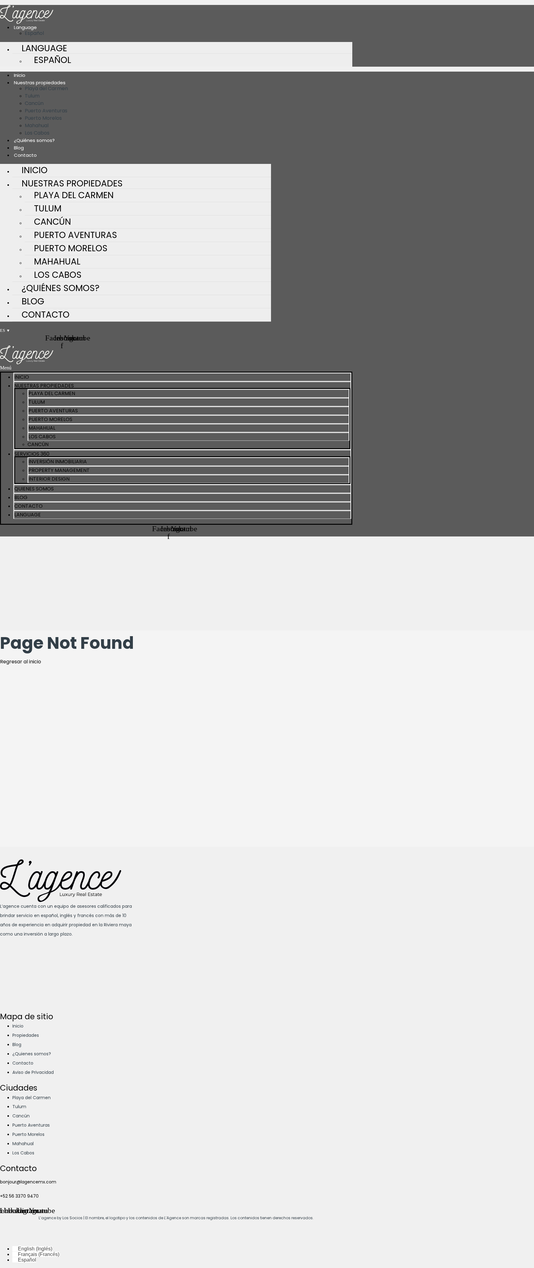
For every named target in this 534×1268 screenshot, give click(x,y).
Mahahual (37, 125)
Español (52, 60)
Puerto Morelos (43, 118)
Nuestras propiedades (40, 82)
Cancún (34, 103)
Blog (19, 147)
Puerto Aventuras (46, 110)
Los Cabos (37, 132)
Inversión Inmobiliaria (57, 461)
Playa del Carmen (46, 88)
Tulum (32, 95)
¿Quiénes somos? (34, 140)
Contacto (46, 315)
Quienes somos (34, 488)
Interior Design (49, 478)
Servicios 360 (31, 453)
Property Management (59, 470)
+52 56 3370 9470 (19, 1196)
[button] (176, 368)
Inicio (19, 75)
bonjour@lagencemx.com (28, 1182)
